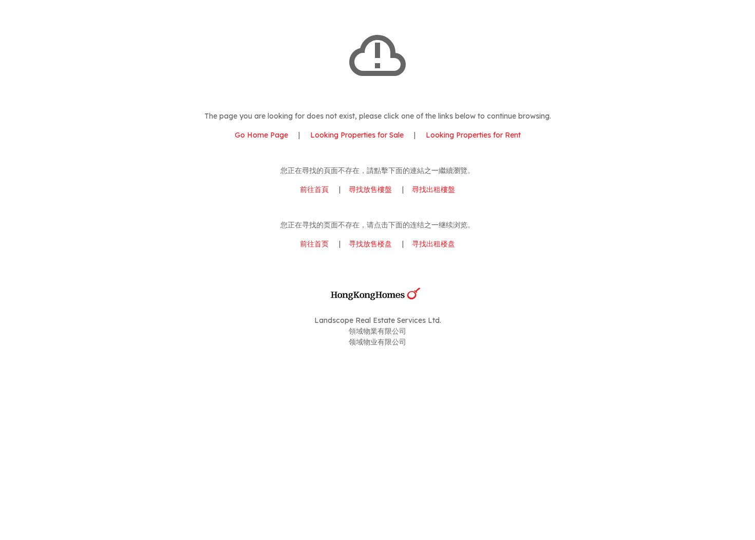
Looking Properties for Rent (472, 135)
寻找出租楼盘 (433, 243)
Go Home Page (261, 135)
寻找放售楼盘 (370, 243)
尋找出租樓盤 (433, 189)
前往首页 (314, 243)
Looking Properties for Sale (357, 135)
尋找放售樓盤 (370, 189)
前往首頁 (314, 189)
